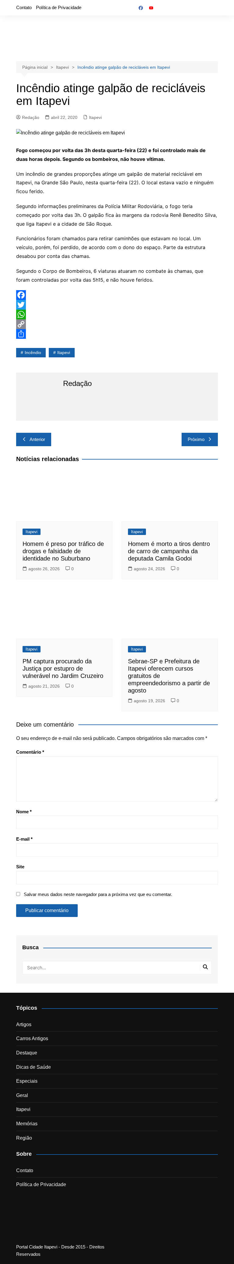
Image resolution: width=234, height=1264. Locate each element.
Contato (24, 7)
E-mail (24, 839)
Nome (24, 811)
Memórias (26, 1123)
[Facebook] (117, 295)
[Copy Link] (117, 324)
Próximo (196, 439)
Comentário (30, 752)
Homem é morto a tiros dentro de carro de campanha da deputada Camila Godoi (169, 551)
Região (24, 1138)
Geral (22, 1095)
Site (20, 866)
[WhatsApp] (117, 314)
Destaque (26, 1052)
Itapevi (95, 117)
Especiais (26, 1081)
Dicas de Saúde (33, 1067)
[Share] (117, 334)
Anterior (37, 439)
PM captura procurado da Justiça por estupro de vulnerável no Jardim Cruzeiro (63, 668)
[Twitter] (117, 305)
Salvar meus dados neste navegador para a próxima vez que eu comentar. (98, 894)
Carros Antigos (32, 1038)
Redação (30, 117)
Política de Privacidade (58, 7)
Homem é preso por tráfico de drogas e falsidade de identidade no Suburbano (63, 551)
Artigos (23, 1024)
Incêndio (33, 352)
